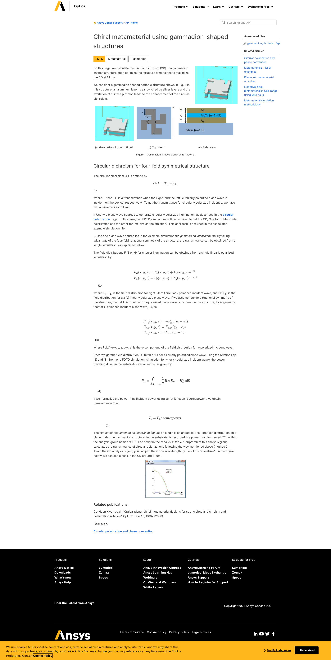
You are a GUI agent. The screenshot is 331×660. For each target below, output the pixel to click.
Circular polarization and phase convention (123, 531)
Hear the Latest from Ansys (74, 603)
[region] (165, 650)
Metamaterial (117, 59)
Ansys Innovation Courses (162, 568)
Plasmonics (138, 59)
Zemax (104, 572)
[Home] (69, 10)
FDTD (99, 59)
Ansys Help (62, 582)
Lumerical (106, 568)
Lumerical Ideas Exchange (207, 572)
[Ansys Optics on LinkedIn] (255, 633)
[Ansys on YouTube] (261, 633)
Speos (103, 577)
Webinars (150, 577)
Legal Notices (201, 632)
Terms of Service (132, 632)
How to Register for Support (208, 582)
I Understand (307, 650)
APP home (131, 22)
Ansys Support (198, 577)
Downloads (62, 572)
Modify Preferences (279, 650)
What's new (62, 577)
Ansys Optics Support (110, 22)
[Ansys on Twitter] (267, 633)
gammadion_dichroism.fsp (263, 43)
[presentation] (165, 183)
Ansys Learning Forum (204, 568)
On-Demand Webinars (159, 582)
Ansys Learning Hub (158, 572)
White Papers (153, 587)
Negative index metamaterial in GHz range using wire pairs (261, 90)
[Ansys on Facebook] (273, 633)
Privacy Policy (179, 632)
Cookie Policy (156, 632)
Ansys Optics (64, 568)
